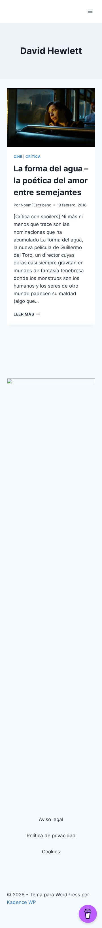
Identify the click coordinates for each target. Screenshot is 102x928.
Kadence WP (21, 902)
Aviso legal (51, 819)
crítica (33, 156)
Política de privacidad (51, 835)
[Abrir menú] (90, 11)
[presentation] (51, 117)
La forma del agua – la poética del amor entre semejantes (51, 180)
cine (18, 156)
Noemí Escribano (36, 205)
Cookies (51, 851)
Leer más (27, 314)
